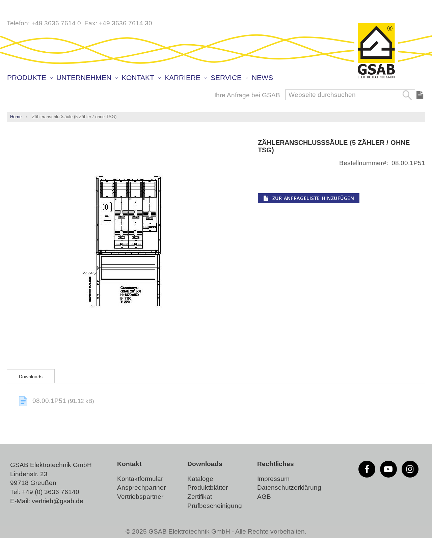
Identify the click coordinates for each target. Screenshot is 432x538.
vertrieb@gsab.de (57, 501)
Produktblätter (207, 487)
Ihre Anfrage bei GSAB (247, 95)
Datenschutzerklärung (289, 487)
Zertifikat (199, 496)
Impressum (273, 478)
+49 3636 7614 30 (125, 23)
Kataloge (200, 478)
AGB (264, 496)
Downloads (31, 376)
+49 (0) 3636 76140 (50, 491)
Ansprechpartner (141, 487)
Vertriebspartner (140, 496)
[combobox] (350, 94)
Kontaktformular (140, 478)
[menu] (217, 78)
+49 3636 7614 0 (56, 23)
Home (16, 116)
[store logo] (376, 51)
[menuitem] (29, 78)
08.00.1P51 (50, 400)
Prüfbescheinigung (214, 505)
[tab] (31, 376)
